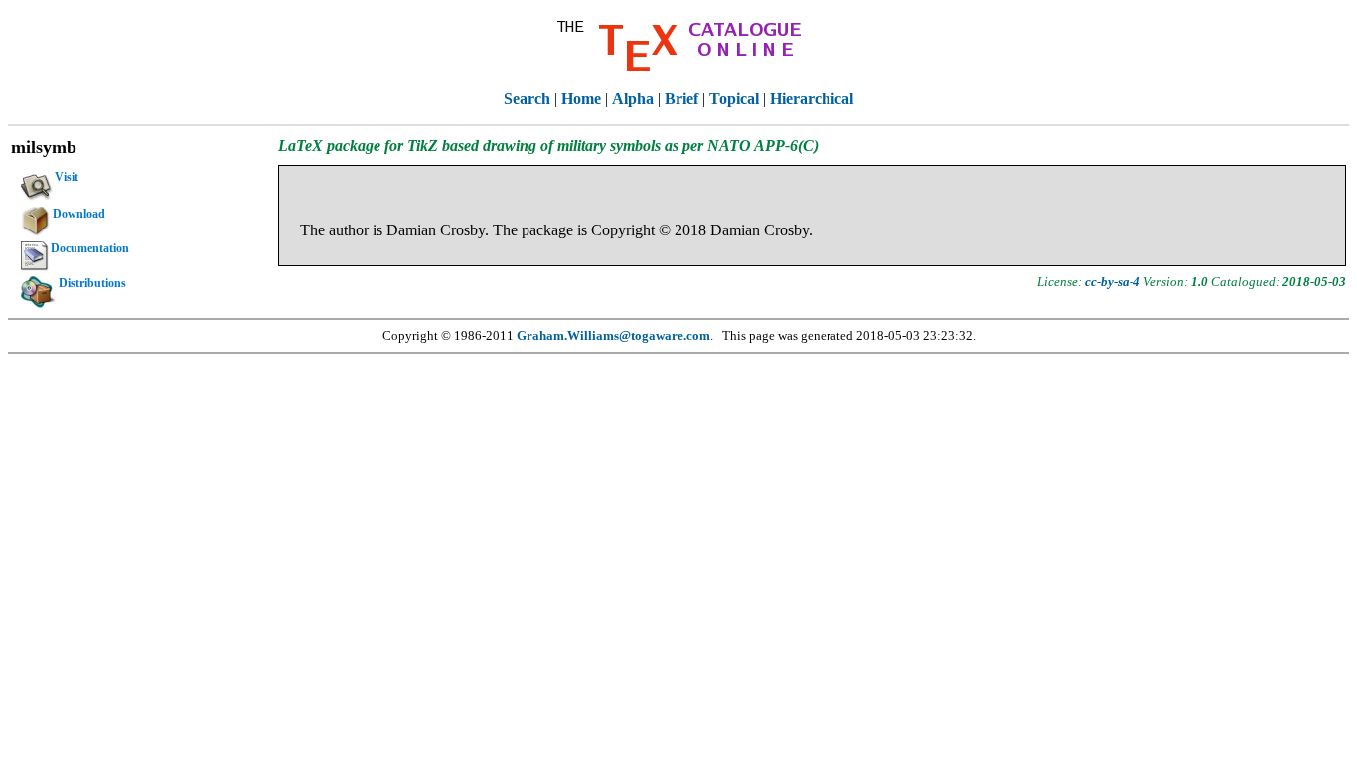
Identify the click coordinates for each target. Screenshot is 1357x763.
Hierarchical (811, 98)
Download (79, 214)
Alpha (633, 98)
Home (581, 98)
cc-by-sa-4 (1112, 281)
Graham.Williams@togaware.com (613, 335)
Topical (734, 98)
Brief (681, 98)
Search (527, 98)
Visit (66, 177)
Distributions (92, 283)
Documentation (90, 248)
